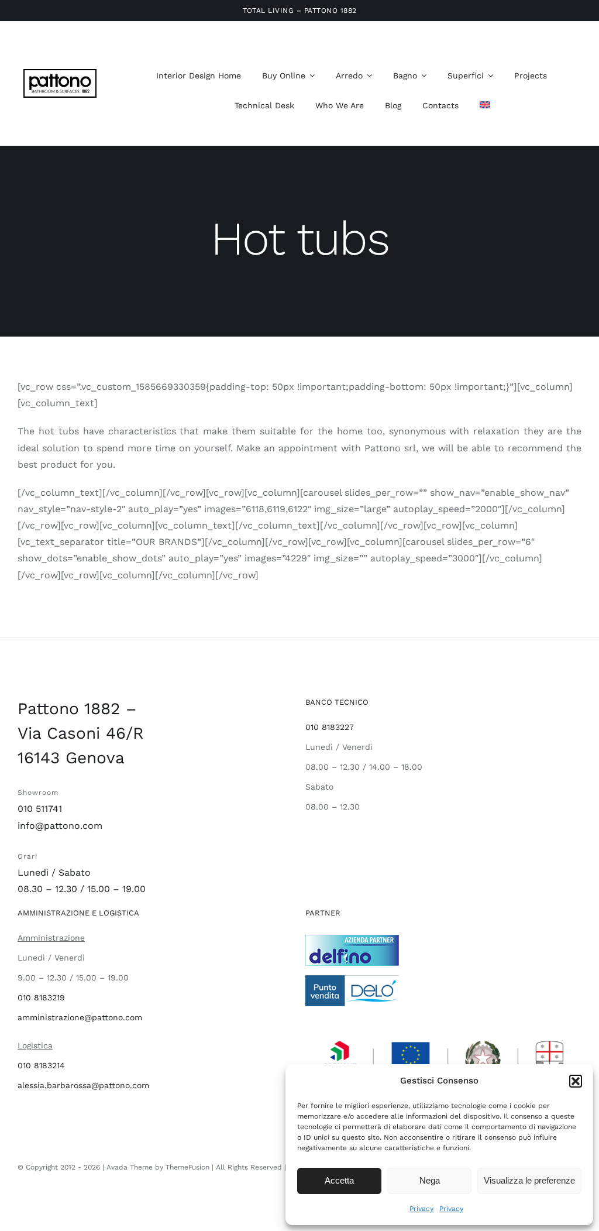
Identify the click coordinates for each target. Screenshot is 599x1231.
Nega (429, 1180)
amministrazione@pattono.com (80, 1017)
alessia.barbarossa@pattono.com (83, 1085)
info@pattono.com (60, 825)
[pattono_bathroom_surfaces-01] (60, 73)
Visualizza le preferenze (529, 1180)
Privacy (421, 1209)
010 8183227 (329, 727)
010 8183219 (41, 997)
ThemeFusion (187, 1167)
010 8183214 (41, 1065)
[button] (575, 1081)
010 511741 (40, 808)
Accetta (339, 1180)
